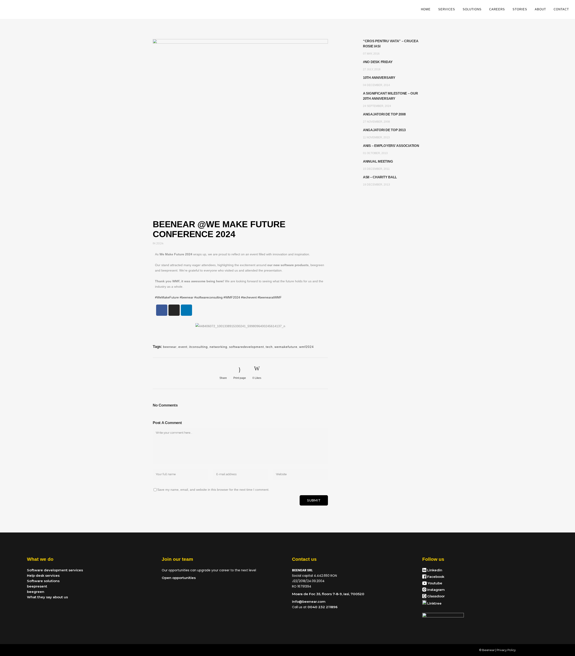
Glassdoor (435, 596)
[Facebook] (161, 310)
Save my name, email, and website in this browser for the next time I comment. (213, 489)
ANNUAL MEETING (378, 161)
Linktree (434, 603)
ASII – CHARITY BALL (380, 177)
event (182, 347)
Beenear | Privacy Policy (499, 650)
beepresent (37, 586)
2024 (160, 243)
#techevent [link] (249, 297)
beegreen (35, 592)
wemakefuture (285, 347)
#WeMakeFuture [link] (167, 297)
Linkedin (434, 570)
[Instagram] (174, 310)
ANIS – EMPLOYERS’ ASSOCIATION (391, 146)
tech (269, 347)
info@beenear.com (308, 601)
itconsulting (198, 347)
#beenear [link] (186, 297)
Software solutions (43, 581)
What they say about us (47, 597)
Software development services (55, 570)
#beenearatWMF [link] (270, 297)
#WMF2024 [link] (231, 297)
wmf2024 (306, 347)
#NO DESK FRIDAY (378, 62)
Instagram (435, 590)
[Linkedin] (186, 310)
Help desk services (43, 575)
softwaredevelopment (246, 347)
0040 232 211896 (322, 607)
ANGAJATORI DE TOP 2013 (384, 130)
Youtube (434, 583)
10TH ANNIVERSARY (379, 78)
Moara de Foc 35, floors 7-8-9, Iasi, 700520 (328, 594)
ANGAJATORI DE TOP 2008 (384, 114)
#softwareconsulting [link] (208, 297)
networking (218, 347)
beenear (170, 347)
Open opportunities (179, 578)
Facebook (435, 576)
